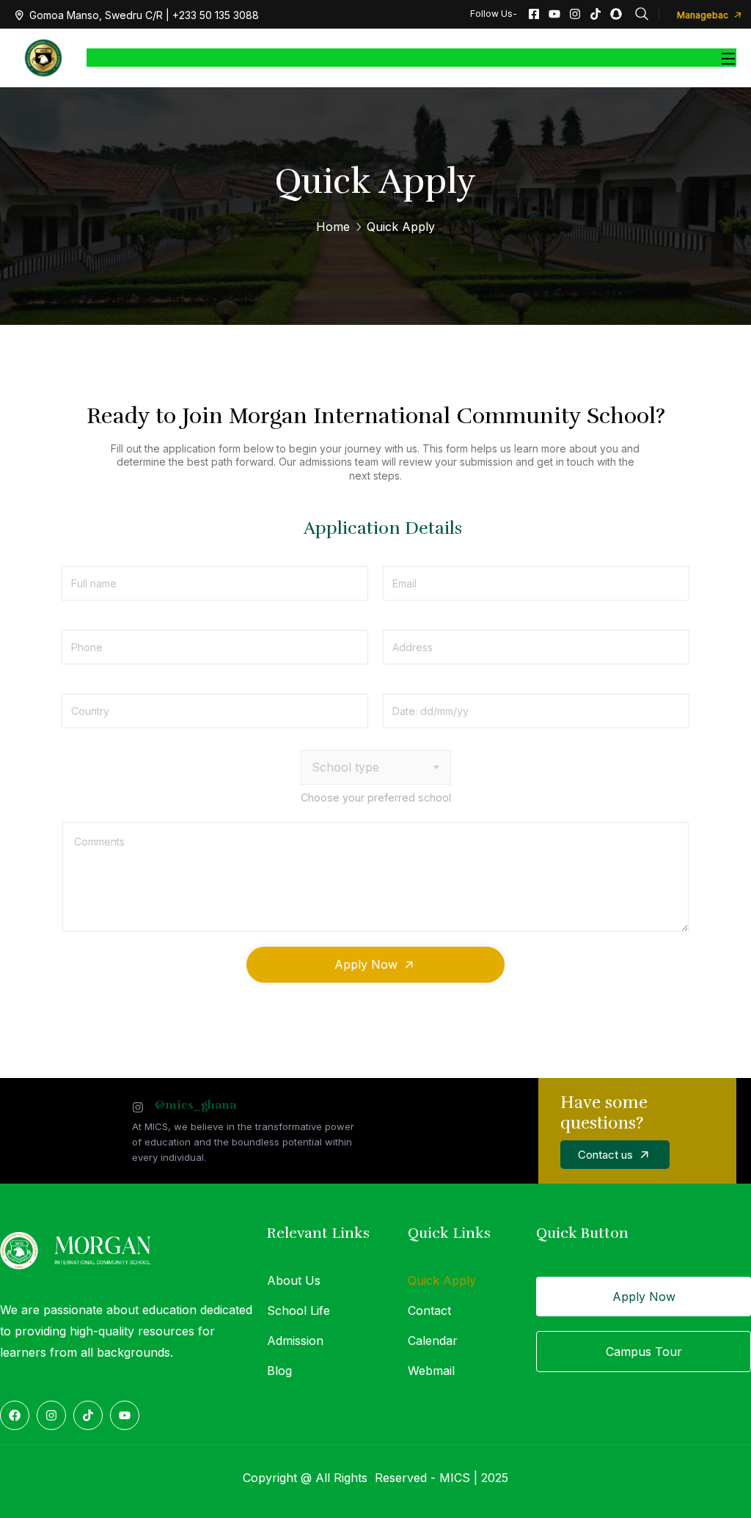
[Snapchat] (616, 14)
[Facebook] (14, 1415)
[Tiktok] (595, 14)
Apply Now (643, 1296)
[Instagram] (575, 14)
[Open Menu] (729, 57)
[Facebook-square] (534, 14)
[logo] (43, 56)
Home (333, 226)
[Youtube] (554, 14)
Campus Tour (644, 1351)
